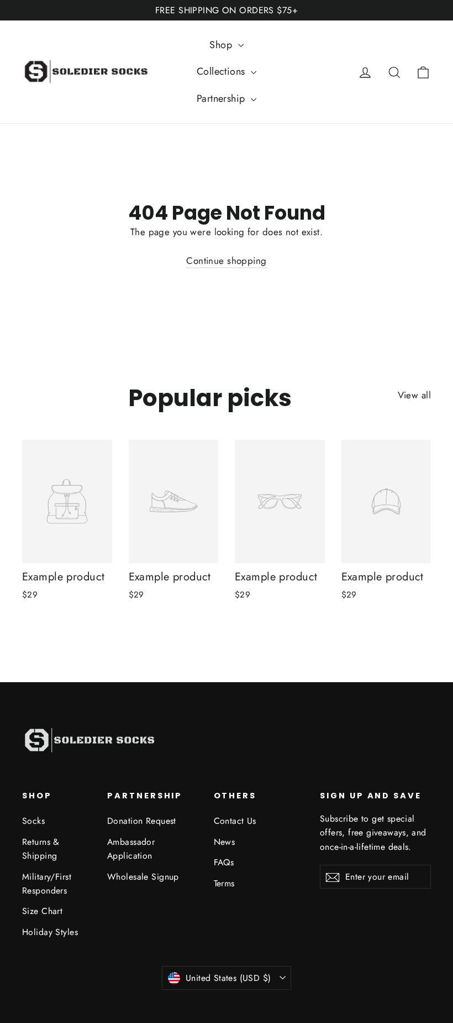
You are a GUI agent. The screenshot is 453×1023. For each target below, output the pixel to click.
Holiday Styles (50, 932)
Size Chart (42, 911)
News (224, 841)
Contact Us (235, 820)
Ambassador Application (131, 848)
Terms (224, 883)
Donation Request (141, 820)
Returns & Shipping (41, 848)
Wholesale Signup (143, 876)
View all (414, 395)
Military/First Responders (46, 883)
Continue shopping (226, 260)
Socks (33, 820)
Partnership (222, 98)
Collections (222, 71)
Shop (222, 45)
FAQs (224, 862)
